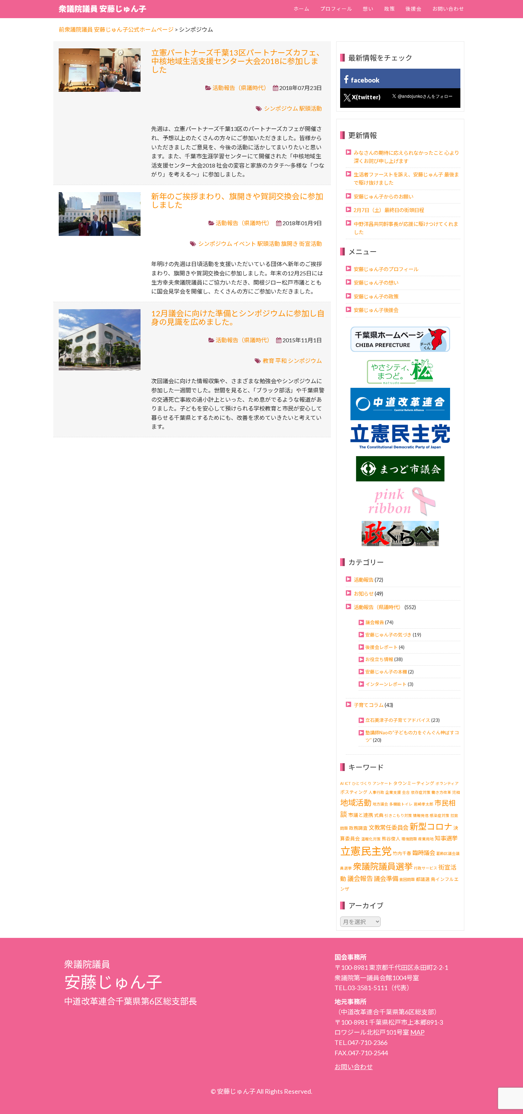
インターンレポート (386, 684)
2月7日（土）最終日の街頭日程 (389, 210)
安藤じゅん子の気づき (388, 635)
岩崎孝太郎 (423, 804)
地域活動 (355, 802)
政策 (389, 9)
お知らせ (364, 594)
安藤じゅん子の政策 (376, 297)
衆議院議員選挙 (383, 866)
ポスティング (354, 792)
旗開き (289, 243)
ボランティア (447, 783)
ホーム (302, 9)
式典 (379, 815)
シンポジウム (281, 108)
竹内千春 (402, 853)
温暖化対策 (371, 838)
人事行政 (376, 792)
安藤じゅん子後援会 (376, 310)
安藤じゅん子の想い (376, 283)
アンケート (382, 783)
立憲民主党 (366, 851)
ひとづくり (361, 783)
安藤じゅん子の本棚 (386, 672)
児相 (456, 792)
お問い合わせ (448, 9)
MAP (417, 1032)
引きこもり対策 (398, 815)
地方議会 (380, 804)
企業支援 (393, 792)
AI (342, 783)
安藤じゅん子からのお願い (383, 197)
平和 (281, 360)
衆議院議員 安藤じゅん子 (102, 9)
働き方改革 (441, 792)
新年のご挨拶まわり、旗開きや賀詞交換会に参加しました (237, 200)
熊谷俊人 (391, 838)
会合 (406, 792)
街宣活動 (310, 243)
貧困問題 (407, 879)
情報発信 (421, 815)
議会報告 (374, 622)
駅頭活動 (310, 108)
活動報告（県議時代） (240, 87)
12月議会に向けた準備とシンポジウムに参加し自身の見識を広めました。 (238, 317)
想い (368, 9)
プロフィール (336, 9)
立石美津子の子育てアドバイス (397, 720)
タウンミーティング (413, 783)
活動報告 (364, 580)
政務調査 (358, 828)
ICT (348, 783)
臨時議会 (423, 852)
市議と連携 (360, 815)
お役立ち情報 (379, 659)
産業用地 (426, 838)
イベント (244, 243)
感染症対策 (439, 815)
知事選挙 (446, 838)
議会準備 (386, 878)
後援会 (414, 9)
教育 (268, 360)
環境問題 (409, 838)
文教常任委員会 (388, 827)
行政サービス (425, 868)
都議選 (423, 879)
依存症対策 (420, 792)
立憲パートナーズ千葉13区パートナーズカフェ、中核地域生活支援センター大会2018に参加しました (237, 61)
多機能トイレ (401, 804)
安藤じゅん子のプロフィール (386, 269)
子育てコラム (369, 705)
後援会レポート (381, 647)
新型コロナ (431, 826)
